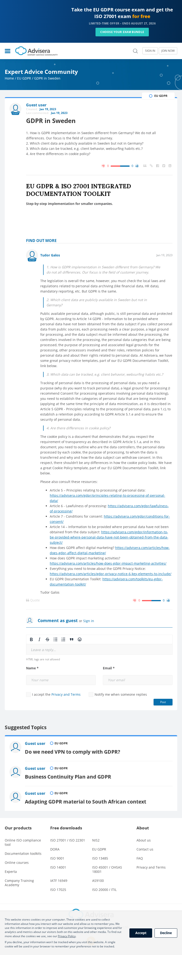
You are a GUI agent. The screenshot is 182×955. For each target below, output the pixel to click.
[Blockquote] (72, 639)
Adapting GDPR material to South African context (85, 801)
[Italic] (39, 639)
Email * (109, 668)
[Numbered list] (63, 639)
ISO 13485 (100, 858)
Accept (140, 933)
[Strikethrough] (47, 639)
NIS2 (96, 840)
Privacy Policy (67, 936)
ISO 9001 (57, 858)
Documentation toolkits (23, 853)
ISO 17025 (58, 889)
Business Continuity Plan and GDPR (68, 776)
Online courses (17, 862)
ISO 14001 (58, 867)
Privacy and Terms (66, 694)
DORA (54, 849)
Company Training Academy (19, 882)
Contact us (144, 849)
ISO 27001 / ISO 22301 (67, 840)
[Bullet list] (55, 639)
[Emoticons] (80, 639)
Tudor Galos (50, 255)
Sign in (88, 621)
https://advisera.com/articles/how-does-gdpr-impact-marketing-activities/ (108, 563)
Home (9, 78)
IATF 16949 (58, 880)
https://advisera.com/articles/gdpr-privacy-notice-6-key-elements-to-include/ (110, 574)
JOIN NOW (168, 51)
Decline (166, 933)
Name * (32, 668)
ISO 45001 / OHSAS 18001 (107, 869)
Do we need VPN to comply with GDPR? (72, 751)
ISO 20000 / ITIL (104, 889)
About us (143, 840)
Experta (11, 871)
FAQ (139, 858)
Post (163, 702)
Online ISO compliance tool (23, 842)
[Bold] (31, 639)
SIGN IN (150, 51)
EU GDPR (24, 78)
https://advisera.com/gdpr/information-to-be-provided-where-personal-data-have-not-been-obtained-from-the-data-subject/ (109, 537)
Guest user (35, 743)
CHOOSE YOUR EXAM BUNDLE (122, 32)
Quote (34, 600)
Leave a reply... (43, 650)
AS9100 (98, 880)
